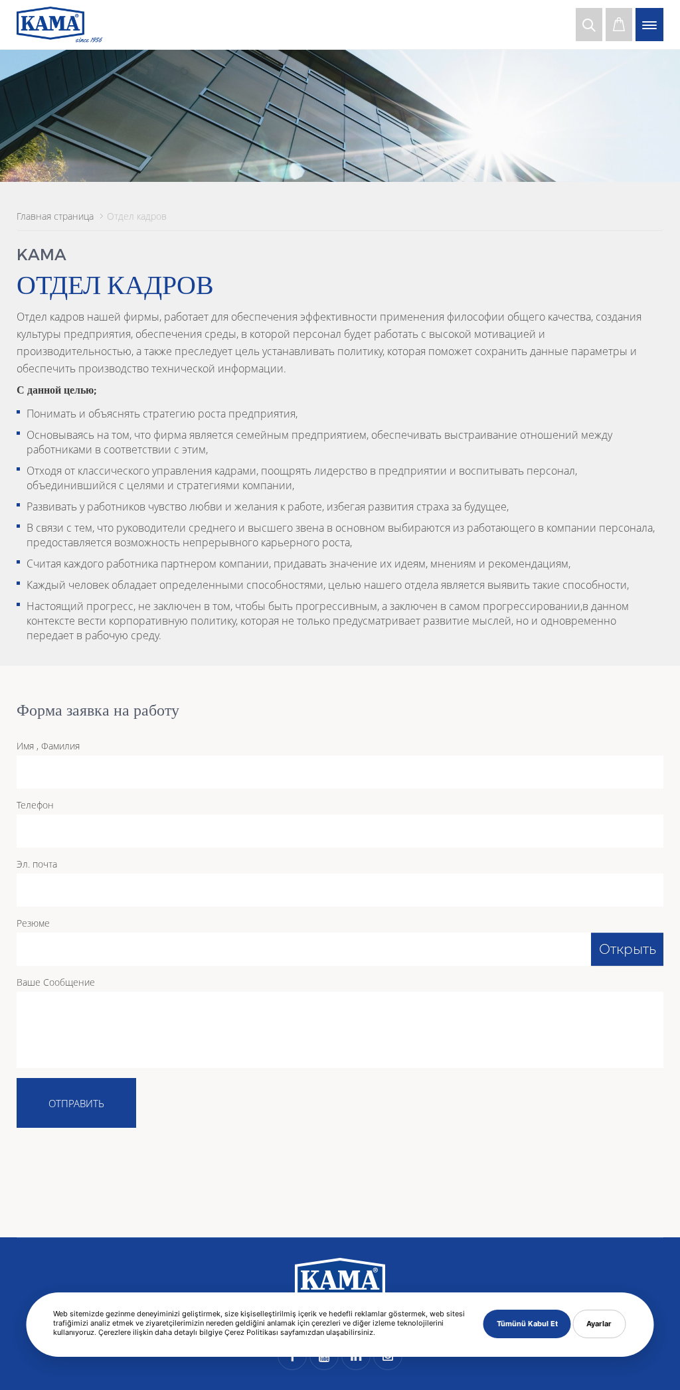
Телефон (35, 805)
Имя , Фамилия (48, 745)
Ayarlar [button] (599, 1323)
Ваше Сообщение (56, 982)
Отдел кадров (137, 216)
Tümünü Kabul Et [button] (527, 1323)
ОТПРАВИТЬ (76, 1103)
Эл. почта (37, 864)
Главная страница (55, 216)
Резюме (33, 923)
